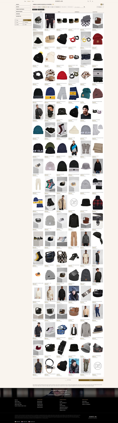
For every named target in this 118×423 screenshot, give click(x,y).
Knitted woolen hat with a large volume (62, 83)
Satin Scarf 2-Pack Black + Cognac (73, 65)
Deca (33, 1)
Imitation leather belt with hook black (97, 228)
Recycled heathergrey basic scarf (61, 101)
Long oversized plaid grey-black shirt (85, 337)
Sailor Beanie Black (82, 119)
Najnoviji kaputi (39, 401)
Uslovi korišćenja (62, 405)
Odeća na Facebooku (85, 402)
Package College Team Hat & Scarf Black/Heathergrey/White (100, 192)
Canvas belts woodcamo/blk (60, 283)
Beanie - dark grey (82, 283)
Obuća (17, 6)
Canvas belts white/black (60, 228)
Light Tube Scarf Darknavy (83, 65)
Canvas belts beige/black (71, 192)
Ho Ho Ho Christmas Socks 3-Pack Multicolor (51, 192)
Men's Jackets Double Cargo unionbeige (73, 246)
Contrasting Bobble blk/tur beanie (72, 119)
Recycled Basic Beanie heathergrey (85, 192)
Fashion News (84, 401)
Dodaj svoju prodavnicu (63, 408)
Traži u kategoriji (84, 7)
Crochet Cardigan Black (71, 337)
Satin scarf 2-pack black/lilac (96, 119)
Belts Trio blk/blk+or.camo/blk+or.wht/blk (38, 283)
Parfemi (18, 13)
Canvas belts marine (47, 246)
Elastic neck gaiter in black (48, 119)
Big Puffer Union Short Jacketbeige (85, 319)
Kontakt (61, 404)
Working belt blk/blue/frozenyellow (61, 337)
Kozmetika (18, 16)
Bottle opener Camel (71, 319)
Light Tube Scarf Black (36, 83)
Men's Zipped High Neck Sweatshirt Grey (85, 246)
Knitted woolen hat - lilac (48, 174)
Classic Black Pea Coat (71, 228)
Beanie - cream (47, 65)
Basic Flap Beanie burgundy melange (97, 101)
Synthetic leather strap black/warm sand (97, 337)
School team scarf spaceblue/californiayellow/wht (74, 101)
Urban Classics (40, 9)
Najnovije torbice (40, 404)
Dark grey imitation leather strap (49, 319)
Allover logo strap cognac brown (84, 228)
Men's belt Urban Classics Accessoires (62, 192)
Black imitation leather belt (60, 355)
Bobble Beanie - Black (35, 65)
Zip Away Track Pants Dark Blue (96, 319)
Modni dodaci (19, 11)
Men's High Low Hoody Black (96, 174)
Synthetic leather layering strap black (97, 301)
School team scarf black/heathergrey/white (98, 83)
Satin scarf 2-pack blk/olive (72, 83)
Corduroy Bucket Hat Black (83, 210)
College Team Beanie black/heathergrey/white (74, 174)
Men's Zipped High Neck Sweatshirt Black (62, 301)
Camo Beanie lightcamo (48, 83)
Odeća (17, 4)
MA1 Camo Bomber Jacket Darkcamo (38, 119)
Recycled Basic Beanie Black (60, 174)
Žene (25, 1)
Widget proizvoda (62, 410)
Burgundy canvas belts (36, 355)
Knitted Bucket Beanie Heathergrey (85, 174)
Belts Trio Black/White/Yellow (36, 246)
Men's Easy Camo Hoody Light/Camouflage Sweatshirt (52, 301)
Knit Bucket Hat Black (95, 65)
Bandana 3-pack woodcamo (60, 65)
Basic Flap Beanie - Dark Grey (72, 301)
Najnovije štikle (39, 402)
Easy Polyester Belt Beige (83, 301)
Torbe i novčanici (20, 9)
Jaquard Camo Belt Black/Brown (96, 355)
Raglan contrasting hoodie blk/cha (37, 337)
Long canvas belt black (71, 283)
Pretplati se (67, 394)
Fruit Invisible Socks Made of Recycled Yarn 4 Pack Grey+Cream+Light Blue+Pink (67, 246)
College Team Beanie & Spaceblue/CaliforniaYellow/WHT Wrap (41, 210)
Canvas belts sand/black (36, 174)
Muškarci (29, 1)
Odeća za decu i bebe (18, 404)
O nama (61, 401)
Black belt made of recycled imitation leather (38, 319)
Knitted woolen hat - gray (48, 228)
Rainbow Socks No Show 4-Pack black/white (50, 337)
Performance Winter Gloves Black (49, 210)
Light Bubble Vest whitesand (36, 301)
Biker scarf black (94, 246)
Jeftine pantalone (40, 405)
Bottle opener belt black (48, 355)
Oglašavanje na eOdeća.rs (64, 407)
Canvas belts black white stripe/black (37, 228)
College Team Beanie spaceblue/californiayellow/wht (51, 101)
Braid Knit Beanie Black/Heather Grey (38, 101)
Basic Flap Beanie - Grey (48, 283)
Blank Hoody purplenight (71, 210)
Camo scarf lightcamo (83, 83)
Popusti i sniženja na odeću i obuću (20, 405)
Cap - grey (81, 355)
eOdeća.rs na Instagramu (86, 404)
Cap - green (81, 101)
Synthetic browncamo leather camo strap (62, 319)
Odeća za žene (17, 401)
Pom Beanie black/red (95, 210)
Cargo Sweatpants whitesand (36, 192)
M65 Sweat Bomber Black (95, 283)
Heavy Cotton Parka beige (60, 210)
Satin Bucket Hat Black (60, 119)
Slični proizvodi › (35, 30)
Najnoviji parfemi (40, 407)
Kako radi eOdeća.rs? (63, 402)
